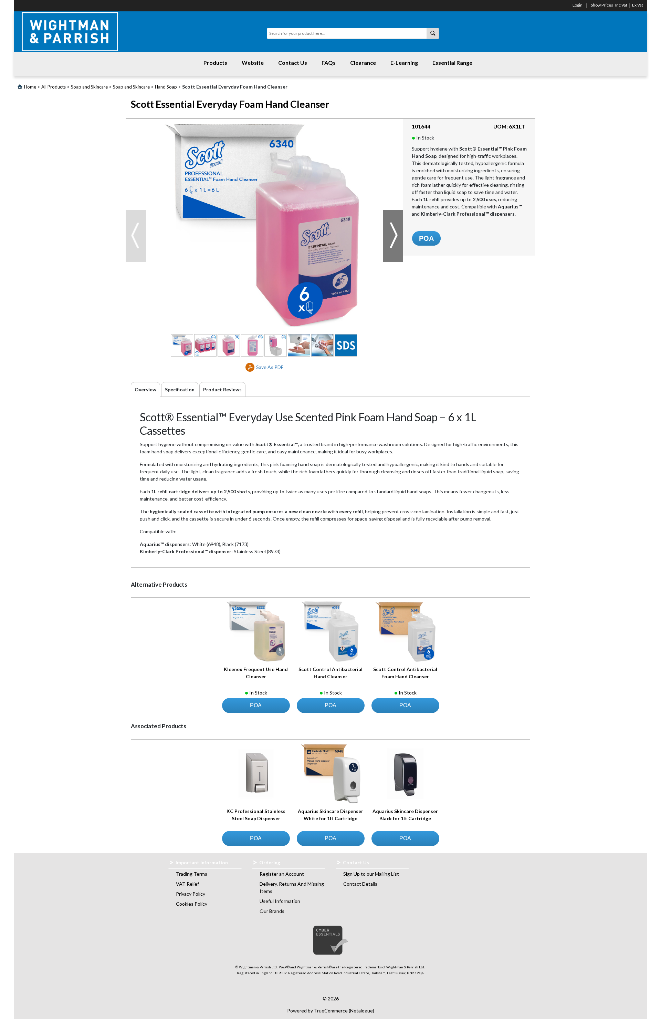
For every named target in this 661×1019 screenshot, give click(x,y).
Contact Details (360, 884)
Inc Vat (621, 5)
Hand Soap (166, 87)
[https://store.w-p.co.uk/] (70, 31)
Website (253, 62)
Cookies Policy (191, 904)
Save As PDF (269, 367)
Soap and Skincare (89, 87)
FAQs (329, 62)
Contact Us (292, 62)
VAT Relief (187, 884)
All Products (53, 87)
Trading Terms (191, 874)
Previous (136, 236)
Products (215, 62)
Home (30, 87)
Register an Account (282, 874)
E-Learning (404, 62)
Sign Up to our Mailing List (371, 874)
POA (426, 238)
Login (578, 5)
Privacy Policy (190, 894)
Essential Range (452, 62)
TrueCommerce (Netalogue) (344, 1010)
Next (393, 236)
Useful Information (280, 901)
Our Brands (272, 911)
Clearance (363, 62)
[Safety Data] (346, 345)
